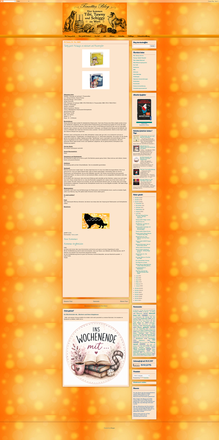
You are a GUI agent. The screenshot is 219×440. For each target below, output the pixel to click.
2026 (137, 197)
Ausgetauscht (152, 315)
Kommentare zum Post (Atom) (99, 306)
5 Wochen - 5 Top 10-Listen (141, 310)
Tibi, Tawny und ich (69, 36)
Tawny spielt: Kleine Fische (143, 231)
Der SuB (97, 36)
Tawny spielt (74, 234)
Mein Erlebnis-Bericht (148, 330)
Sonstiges (151, 338)
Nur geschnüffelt (150, 335)
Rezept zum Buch (150, 337)
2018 (137, 298)
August (138, 211)
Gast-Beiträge (137, 74)
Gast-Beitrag (145, 324)
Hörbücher (136, 67)
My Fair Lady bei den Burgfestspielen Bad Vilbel (142, 272)
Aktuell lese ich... (140, 221)
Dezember (139, 203)
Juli (137, 213)
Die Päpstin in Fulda (141, 262)
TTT (153, 340)
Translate (146, 377)
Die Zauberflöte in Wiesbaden (141, 268)
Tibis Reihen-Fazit (148, 352)
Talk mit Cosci (143, 342)
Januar (138, 285)
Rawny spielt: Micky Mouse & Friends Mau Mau (143, 234)
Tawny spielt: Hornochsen (143, 247)
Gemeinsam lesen (149, 325)
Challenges (131, 36)
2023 (137, 288)
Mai (137, 277)
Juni (137, 275)
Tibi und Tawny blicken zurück (144, 346)
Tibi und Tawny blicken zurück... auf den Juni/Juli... (142, 216)
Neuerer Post (68, 301)
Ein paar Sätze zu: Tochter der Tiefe (143, 258)
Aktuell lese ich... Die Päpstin (141, 254)
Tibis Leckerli (139, 349)
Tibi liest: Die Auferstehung (147, 169)
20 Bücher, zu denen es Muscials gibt (142, 224)
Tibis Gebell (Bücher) (84, 36)
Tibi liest (143, 346)
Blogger (113, 428)
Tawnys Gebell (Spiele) (139, 58)
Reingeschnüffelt (140, 337)
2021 (137, 292)
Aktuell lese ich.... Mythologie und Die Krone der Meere (147, 147)
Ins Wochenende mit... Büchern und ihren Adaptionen (81, 314)
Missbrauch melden (139, 382)
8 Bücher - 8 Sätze (149, 311)
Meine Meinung (138, 333)
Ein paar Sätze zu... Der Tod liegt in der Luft (146, 180)
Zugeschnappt (148, 355)
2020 (137, 294)
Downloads (136, 83)
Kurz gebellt (143, 327)
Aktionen (112, 36)
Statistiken (121, 36)
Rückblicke (139, 338)
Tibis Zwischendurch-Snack (142, 353)
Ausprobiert (138, 317)
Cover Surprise (146, 319)
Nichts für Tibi (137, 335)
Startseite (96, 301)
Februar (138, 284)
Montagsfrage (148, 334)
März (137, 281)
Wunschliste (136, 355)
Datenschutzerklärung (144, 36)
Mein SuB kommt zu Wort (144, 331)
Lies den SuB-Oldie (139, 328)
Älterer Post (124, 301)
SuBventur (142, 340)
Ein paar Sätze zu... (144, 321)
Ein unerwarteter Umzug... (142, 260)
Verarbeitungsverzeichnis (140, 88)
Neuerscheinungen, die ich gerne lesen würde (143, 245)
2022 (137, 290)
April (137, 279)
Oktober (138, 207)
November (139, 205)
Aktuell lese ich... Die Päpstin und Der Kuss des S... (142, 238)
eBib (104, 36)
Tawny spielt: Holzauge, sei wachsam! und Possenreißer (143, 228)
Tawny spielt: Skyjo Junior (143, 219)
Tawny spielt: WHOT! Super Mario (143, 241)
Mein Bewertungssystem (140, 62)
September (139, 209)
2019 (137, 296)
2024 (137, 201)
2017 (136, 300)
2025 (137, 199)
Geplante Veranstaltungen (140, 79)
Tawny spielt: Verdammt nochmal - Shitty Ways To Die (143, 251)
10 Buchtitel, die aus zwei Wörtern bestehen (147, 136)
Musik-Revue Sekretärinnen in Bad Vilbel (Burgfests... (143, 265)
